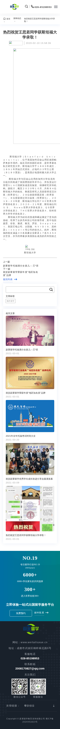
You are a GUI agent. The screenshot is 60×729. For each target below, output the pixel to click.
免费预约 (21, 613)
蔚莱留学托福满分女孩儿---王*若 (21, 265)
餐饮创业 (29, 705)
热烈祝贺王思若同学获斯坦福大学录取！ (39, 20)
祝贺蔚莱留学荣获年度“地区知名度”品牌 (20, 273)
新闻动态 (17, 18)
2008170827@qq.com (29, 668)
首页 (8, 19)
